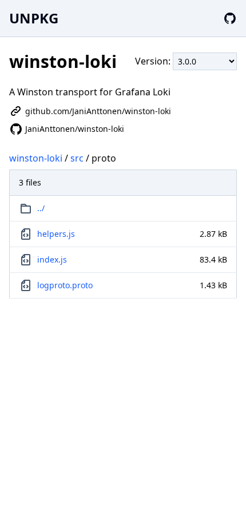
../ (41, 208)
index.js (52, 259)
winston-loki (35, 158)
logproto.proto (65, 285)
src (77, 158)
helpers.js (56, 233)
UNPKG (33, 18)
